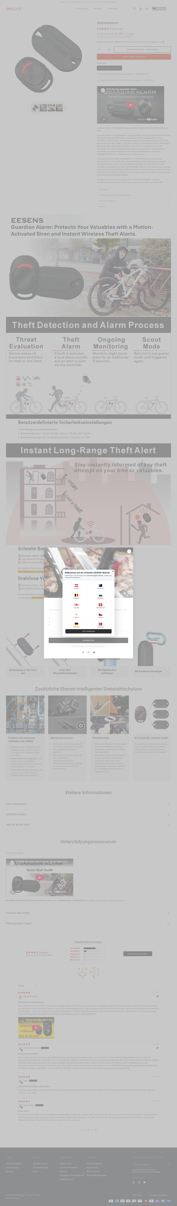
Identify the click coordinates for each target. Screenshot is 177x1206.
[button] (76, 587)
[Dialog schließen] (113, 571)
